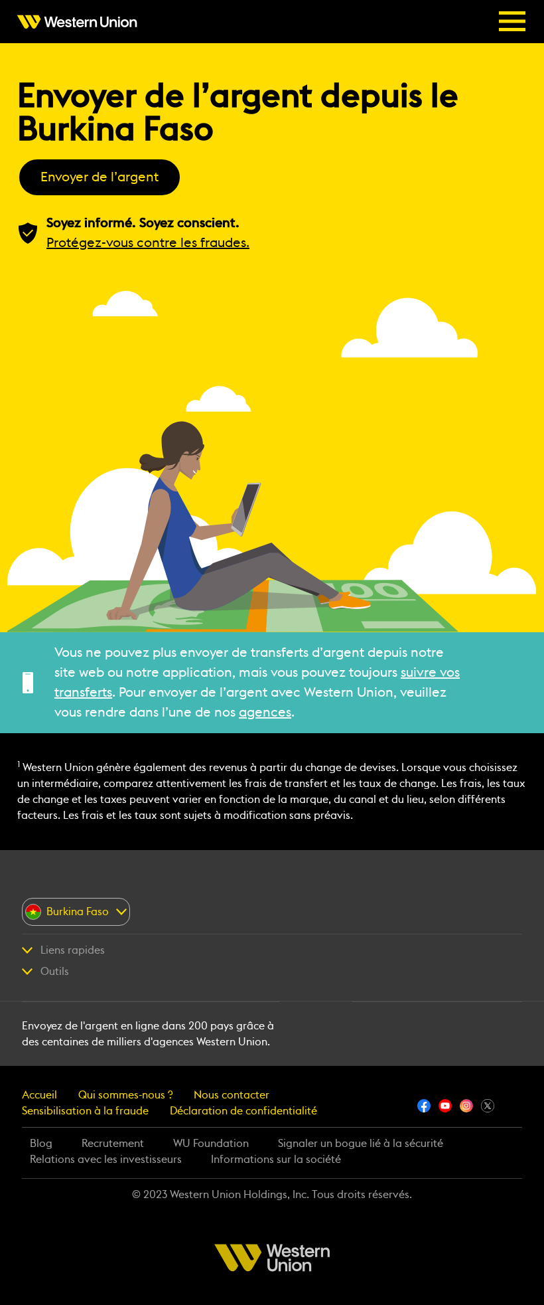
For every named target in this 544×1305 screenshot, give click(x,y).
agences (265, 712)
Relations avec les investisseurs (106, 1159)
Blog (41, 1143)
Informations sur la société (276, 1159)
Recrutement (113, 1143)
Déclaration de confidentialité (243, 1111)
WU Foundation (211, 1143)
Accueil (39, 1095)
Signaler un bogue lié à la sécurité (360, 1143)
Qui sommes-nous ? (125, 1095)
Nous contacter (231, 1095)
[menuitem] (81, 22)
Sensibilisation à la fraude (85, 1111)
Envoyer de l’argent (99, 177)
